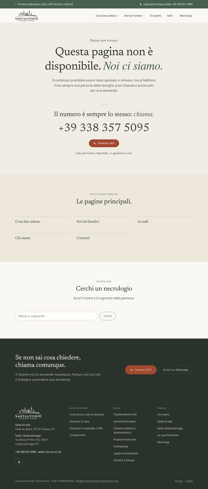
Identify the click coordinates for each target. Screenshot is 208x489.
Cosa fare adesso (106, 15)
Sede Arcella (164, 421)
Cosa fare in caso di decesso (87, 414)
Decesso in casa (79, 421)
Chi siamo (156, 15)
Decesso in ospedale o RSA (86, 428)
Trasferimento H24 (124, 414)
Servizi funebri (133, 15)
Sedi (169, 15)
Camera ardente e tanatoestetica (124, 430)
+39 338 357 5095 (104, 128)
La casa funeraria (167, 435)
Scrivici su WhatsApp (175, 370)
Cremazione (120, 446)
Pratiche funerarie (124, 439)
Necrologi (186, 15)
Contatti (83, 238)
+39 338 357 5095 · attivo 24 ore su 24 (38, 452)
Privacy (179, 480)
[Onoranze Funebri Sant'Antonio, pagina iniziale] (26, 16)
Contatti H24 (77, 435)
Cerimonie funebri (124, 421)
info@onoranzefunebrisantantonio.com (96, 480)
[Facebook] (19, 462)
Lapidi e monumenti (125, 453)
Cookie (189, 480)
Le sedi (143, 222)
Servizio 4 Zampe (123, 460)
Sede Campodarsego (170, 428)
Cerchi (108, 316)
